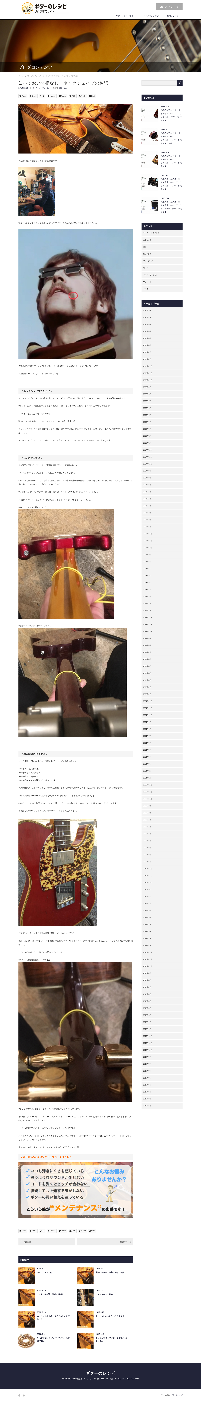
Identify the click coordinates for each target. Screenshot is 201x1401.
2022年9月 (147, 638)
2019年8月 (147, 897)
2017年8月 (147, 1064)
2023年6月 (147, 576)
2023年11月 (147, 541)
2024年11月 (147, 457)
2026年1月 (147, 359)
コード (145, 268)
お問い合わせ (172, 16)
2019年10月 (147, 883)
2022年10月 (147, 631)
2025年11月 (147, 373)
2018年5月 (147, 1001)
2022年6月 (147, 659)
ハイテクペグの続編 (104, 1294)
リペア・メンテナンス (33, 76)
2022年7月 (147, 652)
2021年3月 (147, 764)
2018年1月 (147, 1029)
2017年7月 (147, 1071)
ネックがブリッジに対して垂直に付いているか (112, 1339)
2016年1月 (147, 1106)
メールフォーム (171, 7)
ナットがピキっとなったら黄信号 (110, 1316)
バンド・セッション (150, 275)
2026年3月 (147, 345)
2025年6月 (147, 408)
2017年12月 (147, 1036)
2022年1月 (147, 694)
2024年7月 (147, 485)
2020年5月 (147, 834)
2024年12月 (147, 450)
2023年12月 (147, 534)
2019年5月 (147, 917)
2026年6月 (147, 324)
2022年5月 (147, 666)
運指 (144, 247)
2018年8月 (147, 980)
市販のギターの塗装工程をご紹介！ (111, 1272)
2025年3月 (147, 429)
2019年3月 (147, 931)
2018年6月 (147, 994)
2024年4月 (147, 506)
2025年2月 (147, 436)
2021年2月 (147, 771)
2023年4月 (147, 589)
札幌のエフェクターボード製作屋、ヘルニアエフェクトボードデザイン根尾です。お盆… (171, 138)
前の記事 (28, 1242)
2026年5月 (147, 331)
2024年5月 (147, 499)
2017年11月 (147, 1043)
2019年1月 (147, 945)
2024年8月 (147, 478)
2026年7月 (147, 317)
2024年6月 (147, 492)
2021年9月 (147, 722)
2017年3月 (147, 1099)
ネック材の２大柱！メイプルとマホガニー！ (53, 1317)
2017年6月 (147, 1078)
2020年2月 (147, 855)
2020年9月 (147, 806)
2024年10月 (147, 464)
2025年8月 (147, 394)
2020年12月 (147, 785)
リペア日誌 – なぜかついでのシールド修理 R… (53, 1339)
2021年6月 (147, 743)
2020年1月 (147, 862)
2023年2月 (147, 603)
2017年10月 (147, 1050)
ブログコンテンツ (151, 16)
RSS (24, 1395)
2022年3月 (147, 680)
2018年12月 (147, 952)
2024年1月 (147, 527)
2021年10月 (147, 715)
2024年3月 (147, 513)
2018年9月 (147, 973)
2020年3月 (147, 848)
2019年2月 (147, 938)
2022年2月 (147, 687)
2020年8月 (147, 813)
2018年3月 (147, 1015)
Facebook (19, 1395)
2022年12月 (147, 617)
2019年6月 (147, 910)
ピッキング (147, 254)
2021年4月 (147, 757)
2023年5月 (147, 583)
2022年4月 (147, 673)
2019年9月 (147, 890)
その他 (145, 289)
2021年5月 (147, 750)
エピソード (147, 282)
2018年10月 (147, 966)
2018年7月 (147, 987)
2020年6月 (147, 827)
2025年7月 (147, 401)
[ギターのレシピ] (45, 8)
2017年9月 (147, 1057)
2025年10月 (147, 380)
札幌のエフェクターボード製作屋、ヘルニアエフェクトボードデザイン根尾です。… (171, 115)
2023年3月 (147, 596)
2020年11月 (147, 792)
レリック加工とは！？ (46, 1272)
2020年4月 (147, 841)
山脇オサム (63, 88)
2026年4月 (147, 338)
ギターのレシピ (100, 1373)
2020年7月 (147, 820)
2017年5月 (147, 1085)
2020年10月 (147, 799)
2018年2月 (147, 1022)
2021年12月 (147, 701)
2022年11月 (147, 624)
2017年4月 (147, 1092)
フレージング (148, 261)
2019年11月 (147, 876)
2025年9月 (147, 387)
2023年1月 (147, 610)
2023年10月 (147, 548)
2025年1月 (147, 443)
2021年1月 (147, 778)
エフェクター (148, 240)
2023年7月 (147, 569)
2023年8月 (147, 562)
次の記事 (124, 1242)
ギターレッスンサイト (125, 16)
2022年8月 (147, 645)
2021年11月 (147, 708)
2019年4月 (147, 924)
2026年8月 (147, 310)
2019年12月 (147, 869)
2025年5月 (147, 415)
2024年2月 (147, 520)
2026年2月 (147, 352)
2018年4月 (147, 1008)
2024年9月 (147, 471)
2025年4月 (147, 422)
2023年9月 (147, 555)
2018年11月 (147, 959)
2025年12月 (147, 366)
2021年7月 (147, 736)
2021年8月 (147, 729)
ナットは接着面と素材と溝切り (50, 1294)
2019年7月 (147, 903)
